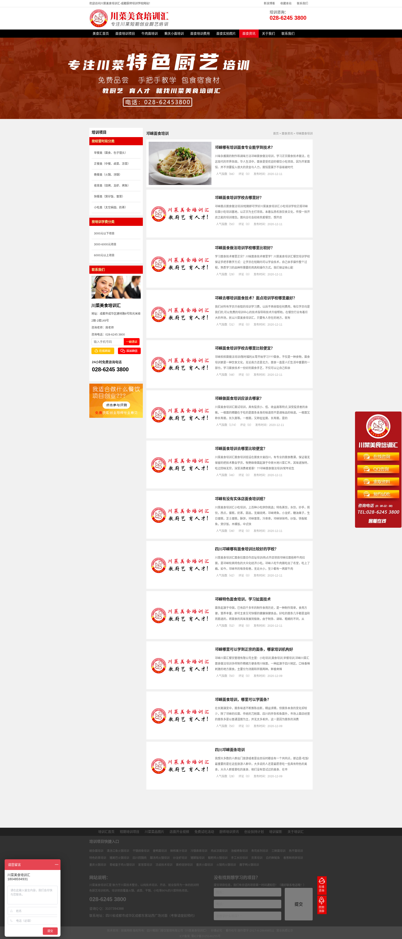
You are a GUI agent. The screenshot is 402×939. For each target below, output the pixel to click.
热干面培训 (296, 851)
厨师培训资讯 (229, 832)
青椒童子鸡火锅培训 (122, 865)
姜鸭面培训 (160, 851)
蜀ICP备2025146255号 (206, 936)
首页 (276, 133)
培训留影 (275, 832)
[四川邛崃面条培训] (180, 786)
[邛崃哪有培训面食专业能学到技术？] (180, 184)
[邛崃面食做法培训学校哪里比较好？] (180, 284)
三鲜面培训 (278, 851)
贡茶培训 (256, 858)
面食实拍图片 (226, 33)
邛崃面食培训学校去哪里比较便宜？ (245, 348)
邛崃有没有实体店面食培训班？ (241, 499)
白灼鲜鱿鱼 (273, 858)
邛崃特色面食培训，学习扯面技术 (243, 599)
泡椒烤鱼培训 (239, 851)
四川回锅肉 (140, 858)
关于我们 (268, 33)
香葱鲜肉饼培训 (293, 858)
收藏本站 (285, 3)
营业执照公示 (284, 930)
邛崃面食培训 (304, 133)
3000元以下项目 (104, 233)
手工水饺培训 (239, 858)
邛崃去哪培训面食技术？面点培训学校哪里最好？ (256, 298)
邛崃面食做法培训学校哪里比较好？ (245, 248)
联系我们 (302, 3)
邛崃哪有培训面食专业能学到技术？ (245, 147)
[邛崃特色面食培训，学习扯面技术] (180, 635)
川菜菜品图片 (154, 832)
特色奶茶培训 (97, 858)
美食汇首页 (101, 33)
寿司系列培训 (259, 851)
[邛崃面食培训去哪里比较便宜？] (180, 485)
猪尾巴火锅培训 (119, 858)
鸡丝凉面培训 (219, 851)
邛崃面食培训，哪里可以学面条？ (243, 700)
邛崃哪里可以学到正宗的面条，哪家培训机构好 (254, 649)
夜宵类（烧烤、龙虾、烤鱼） (112, 185)
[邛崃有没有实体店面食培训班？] (180, 535)
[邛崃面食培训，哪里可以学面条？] (180, 736)
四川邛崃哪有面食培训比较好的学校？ (246, 549)
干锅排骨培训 (141, 851)
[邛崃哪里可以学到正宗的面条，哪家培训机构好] (180, 686)
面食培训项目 (125, 33)
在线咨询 (321, 888)
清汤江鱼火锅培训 (118, 851)
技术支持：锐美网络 (119, 930)
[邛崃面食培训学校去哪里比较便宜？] (180, 384)
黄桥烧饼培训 (184, 865)
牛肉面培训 (149, 33)
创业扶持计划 (254, 832)
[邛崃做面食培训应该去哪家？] (180, 435)
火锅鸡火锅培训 (226, 865)
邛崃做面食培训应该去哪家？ (239, 398)
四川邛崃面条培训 (230, 750)
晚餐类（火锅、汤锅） (108, 174)
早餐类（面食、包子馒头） (110, 153)
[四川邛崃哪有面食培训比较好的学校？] (180, 585)
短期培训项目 (129, 832)
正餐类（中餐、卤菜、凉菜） (112, 163)
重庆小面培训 (174, 33)
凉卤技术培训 (164, 865)
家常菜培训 (145, 865)
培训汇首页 (106, 832)
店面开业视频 (179, 832)
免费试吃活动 (204, 832)
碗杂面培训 (96, 851)
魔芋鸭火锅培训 (249, 865)
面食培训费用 (200, 33)
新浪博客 (269, 3)
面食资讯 (248, 33)
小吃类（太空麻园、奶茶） (110, 207)
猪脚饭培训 (197, 858)
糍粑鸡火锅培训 (218, 858)
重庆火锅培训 (97, 865)
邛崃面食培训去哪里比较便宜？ (241, 449)
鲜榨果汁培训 (178, 851)
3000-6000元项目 (105, 244)
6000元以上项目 (104, 255)
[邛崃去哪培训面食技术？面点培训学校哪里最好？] (180, 334)
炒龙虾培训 (180, 858)
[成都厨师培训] (130, 26)
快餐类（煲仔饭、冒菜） (109, 196)
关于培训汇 (296, 832)
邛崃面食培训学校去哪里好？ (239, 198)
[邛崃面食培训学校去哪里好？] (180, 234)
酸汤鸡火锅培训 (160, 858)
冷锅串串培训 (199, 851)
